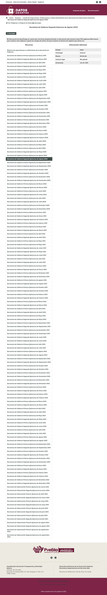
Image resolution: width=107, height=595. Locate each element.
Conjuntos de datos (79, 10)
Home (11, 18)
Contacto (9, 2)
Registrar (41, 2)
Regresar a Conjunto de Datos (21, 23)
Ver (9, 23)
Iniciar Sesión (32, 2)
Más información (93, 10)
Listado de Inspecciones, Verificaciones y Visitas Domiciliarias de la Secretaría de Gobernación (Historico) (59, 18)
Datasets (18, 18)
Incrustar (12, 33)
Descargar (37, 23)
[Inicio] (18, 10)
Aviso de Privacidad (19, 2)
